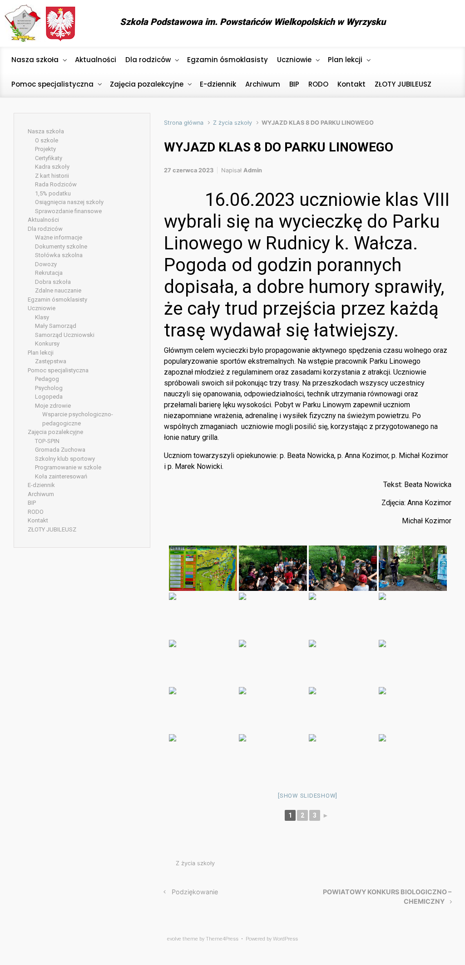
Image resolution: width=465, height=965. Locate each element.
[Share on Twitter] (393, 865)
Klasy (42, 317)
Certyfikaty (48, 158)
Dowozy (46, 264)
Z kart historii (52, 175)
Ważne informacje (58, 237)
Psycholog (49, 388)
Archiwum (41, 494)
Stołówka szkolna (59, 255)
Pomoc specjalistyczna (58, 370)
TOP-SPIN (47, 441)
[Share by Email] (434, 865)
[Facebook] (444, 23)
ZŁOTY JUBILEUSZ (52, 529)
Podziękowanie (195, 892)
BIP (32, 502)
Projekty (45, 149)
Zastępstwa (50, 361)
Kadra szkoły (52, 166)
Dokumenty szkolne (61, 246)
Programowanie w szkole (68, 467)
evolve (174, 939)
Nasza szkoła (46, 131)
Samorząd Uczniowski (64, 334)
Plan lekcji (41, 352)
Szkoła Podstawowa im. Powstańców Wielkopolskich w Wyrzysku (253, 21)
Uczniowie (41, 308)
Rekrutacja (49, 272)
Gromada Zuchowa (60, 449)
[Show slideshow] (307, 795)
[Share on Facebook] (407, 865)
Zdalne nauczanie (58, 290)
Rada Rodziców (56, 184)
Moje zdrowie (53, 405)
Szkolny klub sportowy (65, 458)
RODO (36, 511)
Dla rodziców (45, 228)
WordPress (285, 939)
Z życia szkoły (232, 122)
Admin (252, 170)
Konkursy (47, 343)
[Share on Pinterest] (420, 865)
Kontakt (38, 520)
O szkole (46, 140)
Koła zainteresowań (61, 476)
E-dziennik (41, 485)
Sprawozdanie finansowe (68, 211)
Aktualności (43, 219)
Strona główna (183, 122)
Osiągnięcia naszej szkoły (69, 202)
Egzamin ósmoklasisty (57, 299)
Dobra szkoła (53, 281)
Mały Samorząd (55, 325)
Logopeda (49, 396)
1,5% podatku (53, 193)
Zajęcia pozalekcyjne (55, 432)
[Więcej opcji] (446, 865)
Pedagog (47, 378)
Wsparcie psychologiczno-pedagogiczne (77, 419)
